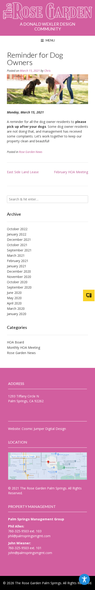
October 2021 (17, 245)
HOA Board (15, 342)
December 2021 (19, 239)
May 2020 (14, 298)
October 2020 (17, 282)
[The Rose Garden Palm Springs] (47, 12)
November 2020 (19, 276)
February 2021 (17, 261)
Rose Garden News (30, 152)
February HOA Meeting (71, 172)
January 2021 (16, 266)
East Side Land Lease (23, 172)
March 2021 (16, 255)
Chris (47, 71)
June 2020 (14, 292)
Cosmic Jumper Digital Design (44, 428)
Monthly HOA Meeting (23, 347)
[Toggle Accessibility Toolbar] (84, 579)
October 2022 (17, 229)
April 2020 (14, 303)
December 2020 (19, 271)
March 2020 (16, 308)
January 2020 (16, 314)
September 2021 (19, 250)
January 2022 (16, 234)
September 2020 (19, 287)
